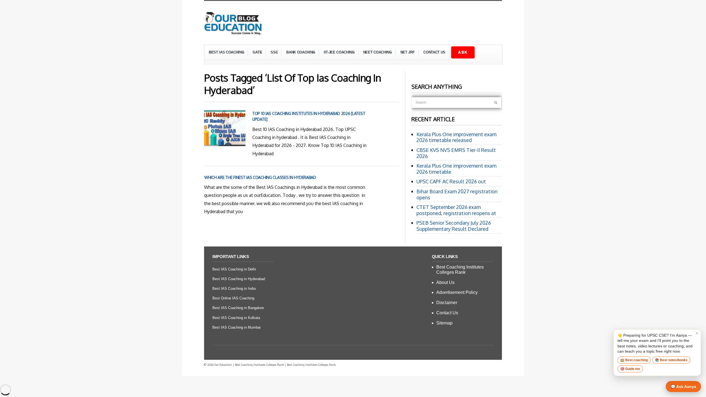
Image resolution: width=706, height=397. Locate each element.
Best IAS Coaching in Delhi (234, 269)
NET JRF (407, 52)
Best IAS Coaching (224, 53)
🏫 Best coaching (634, 360)
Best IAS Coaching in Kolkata (236, 318)
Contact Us (434, 52)
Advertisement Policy (457, 292)
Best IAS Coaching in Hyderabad (238, 279)
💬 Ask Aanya (683, 386)
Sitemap (444, 323)
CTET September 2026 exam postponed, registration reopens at (456, 210)
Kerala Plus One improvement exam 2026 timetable (456, 169)
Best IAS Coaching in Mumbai (236, 327)
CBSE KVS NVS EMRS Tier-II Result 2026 (456, 153)
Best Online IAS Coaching (233, 298)
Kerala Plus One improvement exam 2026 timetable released (456, 137)
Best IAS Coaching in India (234, 288)
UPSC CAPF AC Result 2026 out (451, 181)
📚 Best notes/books (671, 360)
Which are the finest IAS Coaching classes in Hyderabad (260, 177)
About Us (445, 282)
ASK (463, 52)
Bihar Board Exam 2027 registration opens (457, 194)
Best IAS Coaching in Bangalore (238, 308)
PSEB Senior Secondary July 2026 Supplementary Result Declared (453, 226)
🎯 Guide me (630, 369)
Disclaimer (446, 302)
